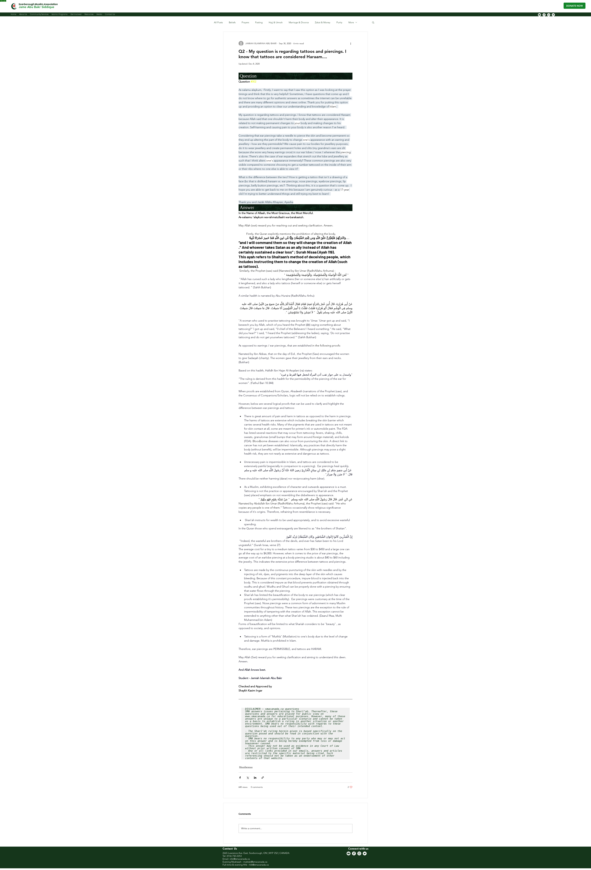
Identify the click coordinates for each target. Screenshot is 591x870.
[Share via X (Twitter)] (247, 777)
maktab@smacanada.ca (255, 861)
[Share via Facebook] (240, 777)
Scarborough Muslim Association (38, 4)
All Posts (218, 22)
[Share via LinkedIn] (255, 777)
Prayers (245, 22)
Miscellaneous (246, 767)
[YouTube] (539, 14)
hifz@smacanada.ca (259, 864)
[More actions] (350, 43)
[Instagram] (548, 14)
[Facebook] (544, 14)
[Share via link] (262, 777)
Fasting (259, 22)
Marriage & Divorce (299, 22)
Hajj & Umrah (276, 22)
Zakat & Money (322, 22)
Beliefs (232, 22)
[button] (373, 22)
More (351, 22)
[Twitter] (553, 14)
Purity (339, 22)
